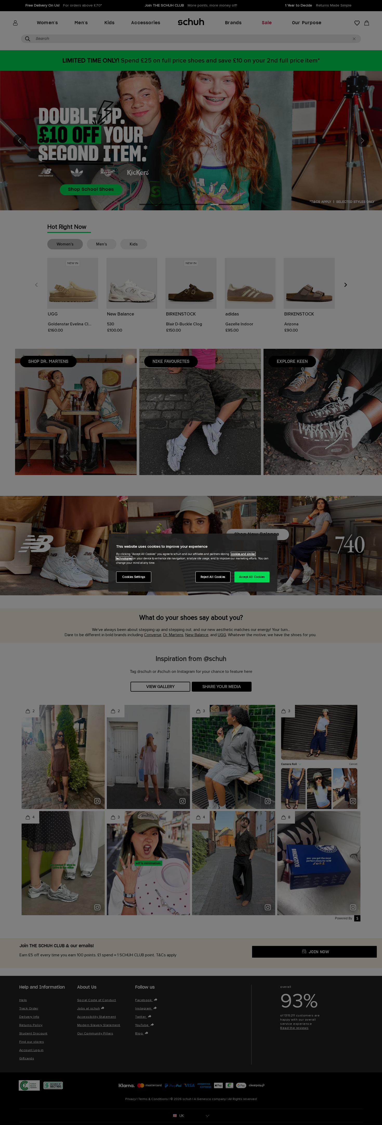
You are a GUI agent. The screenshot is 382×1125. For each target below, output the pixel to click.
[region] (192, 563)
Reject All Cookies (213, 576)
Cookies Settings (133, 576)
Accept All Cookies (252, 576)
